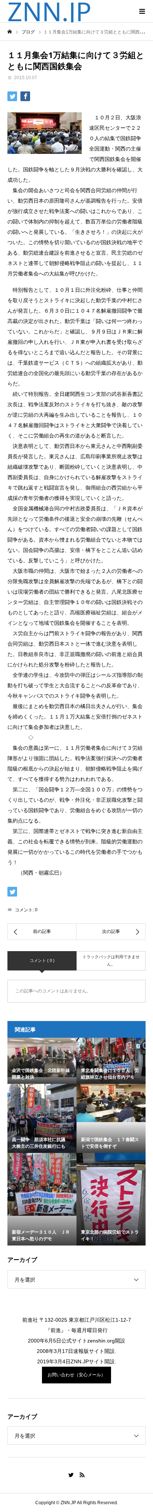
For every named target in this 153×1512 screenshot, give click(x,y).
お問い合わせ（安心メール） (76, 1374)
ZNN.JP (49, 11)
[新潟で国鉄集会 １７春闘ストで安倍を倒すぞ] (111, 1103)
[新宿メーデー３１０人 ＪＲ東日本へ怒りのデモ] (41, 1184)
